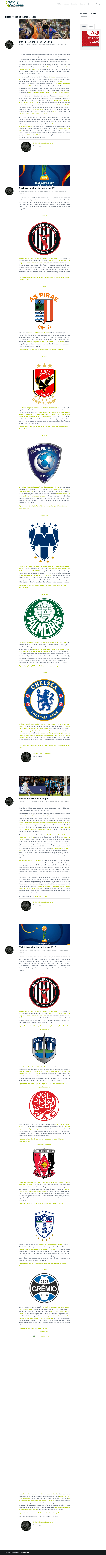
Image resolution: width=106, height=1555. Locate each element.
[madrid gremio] (44, 786)
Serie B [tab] (91, 26)
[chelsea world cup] (44, 29)
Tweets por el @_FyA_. (87, 17)
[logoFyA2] (15, 4)
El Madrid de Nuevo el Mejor (33, 798)
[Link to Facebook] (96, 4)
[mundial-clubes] (44, 934)
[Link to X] (99, 4)
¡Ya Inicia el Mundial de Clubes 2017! (37, 947)
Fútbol (42, 44)
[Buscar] (88, 4)
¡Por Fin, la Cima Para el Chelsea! (35, 41)
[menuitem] (59, 4)
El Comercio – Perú (41, 896)
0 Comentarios (33, 44)
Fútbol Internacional (49, 44)
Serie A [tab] (84, 26)
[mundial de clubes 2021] (44, 175)
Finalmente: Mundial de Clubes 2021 (38, 188)
